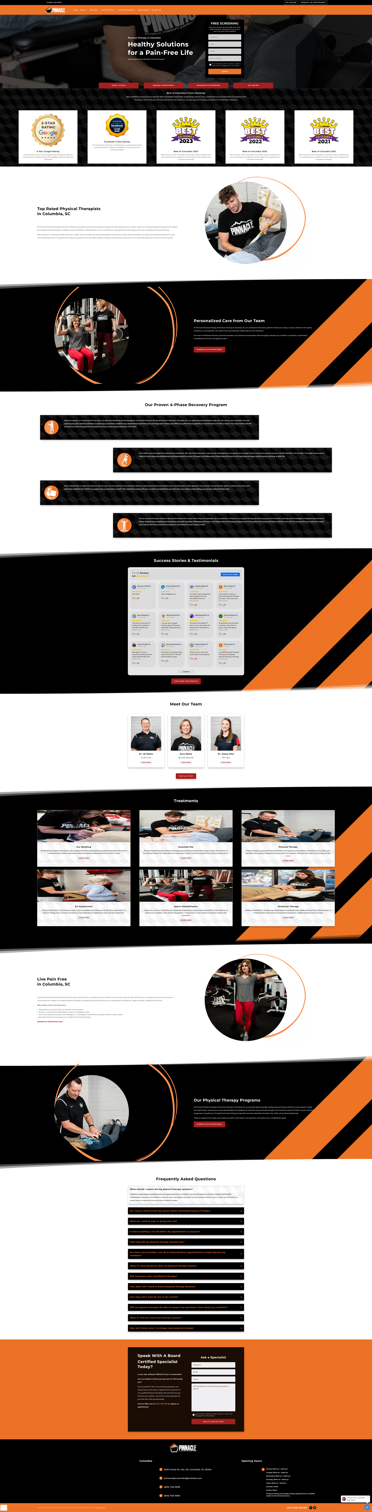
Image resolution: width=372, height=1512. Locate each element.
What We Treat (107, 10)
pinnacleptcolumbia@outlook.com (183, 1478)
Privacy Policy (100, 1508)
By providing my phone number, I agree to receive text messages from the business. (226, 65)
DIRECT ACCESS (119, 85)
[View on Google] (134, 587)
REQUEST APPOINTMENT (163, 85)
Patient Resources (126, 10)
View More (146, 762)
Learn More (84, 858)
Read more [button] (194, 601)
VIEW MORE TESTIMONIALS (186, 681)
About (83, 10)
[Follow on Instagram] (314, 1507)
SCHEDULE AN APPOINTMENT (209, 349)
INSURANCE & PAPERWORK (208, 85)
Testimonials (143, 10)
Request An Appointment (313, 2)
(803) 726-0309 (55, 2)
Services (93, 10)
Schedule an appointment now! (50, 1021)
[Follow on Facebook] (310, 1507)
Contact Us (156, 10)
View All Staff (186, 776)
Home (75, 10)
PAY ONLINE (253, 85)
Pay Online (291, 2)
